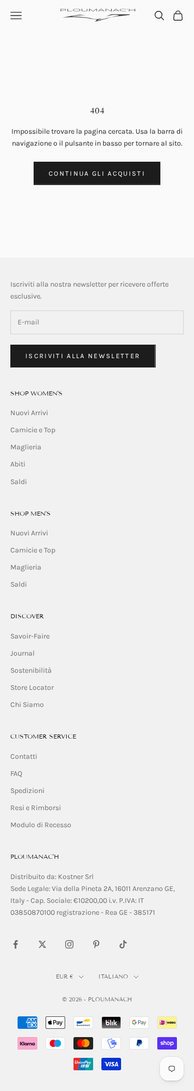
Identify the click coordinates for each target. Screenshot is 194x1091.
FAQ (16, 773)
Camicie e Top (32, 430)
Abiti (17, 464)
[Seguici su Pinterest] (96, 944)
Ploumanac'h (34, 856)
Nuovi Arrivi (29, 412)
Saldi (18, 481)
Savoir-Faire (30, 636)
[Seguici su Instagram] (69, 944)
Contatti (23, 756)
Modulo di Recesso (40, 824)
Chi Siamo (27, 704)
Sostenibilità (31, 670)
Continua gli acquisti (97, 173)
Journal (22, 653)
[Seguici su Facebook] (15, 944)
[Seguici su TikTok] (123, 944)
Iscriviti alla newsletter (83, 356)
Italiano (113, 976)
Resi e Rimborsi (35, 807)
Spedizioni (27, 790)
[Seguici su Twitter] (42, 944)
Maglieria (25, 447)
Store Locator (32, 687)
